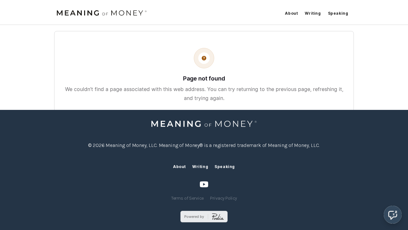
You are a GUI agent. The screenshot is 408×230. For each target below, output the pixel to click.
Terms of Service (187, 198)
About (291, 13)
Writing (313, 13)
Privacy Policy (223, 198)
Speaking (338, 13)
